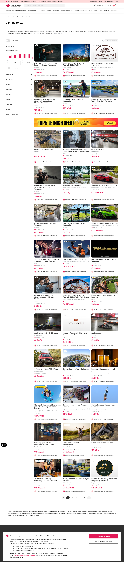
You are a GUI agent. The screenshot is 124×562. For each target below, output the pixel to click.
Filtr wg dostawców (12, 115)
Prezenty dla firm (93, 1)
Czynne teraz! (26, 17)
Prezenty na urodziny (66, 10)
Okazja (8, 84)
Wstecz (9, 17)
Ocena (8, 110)
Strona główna (17, 17)
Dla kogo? (9, 89)
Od (7, 60)
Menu (9, 10)
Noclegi (8, 94)
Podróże (106, 10)
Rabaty (43, 10)
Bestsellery (56, 10)
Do (22, 60)
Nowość (49, 10)
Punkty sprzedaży (109, 1)
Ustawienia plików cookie (103, 541)
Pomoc (116, 1)
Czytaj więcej (57, 33)
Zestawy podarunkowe (80, 10)
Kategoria (9, 105)
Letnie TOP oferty (93, 10)
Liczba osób (9, 79)
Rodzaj (8, 100)
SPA (101, 10)
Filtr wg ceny (10, 46)
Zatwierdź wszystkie (103, 536)
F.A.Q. (100, 1)
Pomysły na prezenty (20, 10)
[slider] (7, 58)
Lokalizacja (32, 10)
